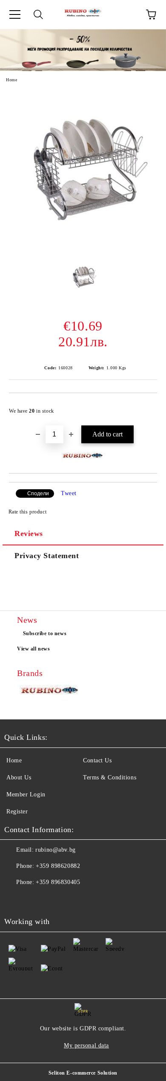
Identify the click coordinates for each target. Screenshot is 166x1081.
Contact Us (97, 760)
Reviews (28, 533)
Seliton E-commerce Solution (83, 1073)
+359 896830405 (58, 882)
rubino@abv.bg (55, 850)
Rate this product (27, 512)
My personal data (86, 1045)
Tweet (69, 493)
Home (11, 79)
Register (17, 811)
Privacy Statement (46, 555)
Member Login (26, 794)
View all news (33, 649)
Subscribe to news (45, 633)
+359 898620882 (58, 866)
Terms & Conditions (109, 777)
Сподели (38, 493)
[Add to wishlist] (145, 407)
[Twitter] (34, 899)
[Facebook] (15, 899)
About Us (18, 777)
